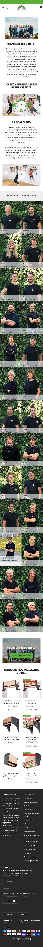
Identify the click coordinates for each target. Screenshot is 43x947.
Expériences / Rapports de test (31, 815)
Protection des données (31, 849)
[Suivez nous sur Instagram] (9, 901)
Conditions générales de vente (31, 836)
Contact (26, 806)
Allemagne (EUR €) (9, 914)
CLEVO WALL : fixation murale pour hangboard (11, 738)
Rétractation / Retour (30, 845)
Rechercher (27, 853)
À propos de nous (29, 810)
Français (22, 914)
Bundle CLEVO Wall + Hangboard (32, 738)
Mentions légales (29, 831)
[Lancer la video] (21, 105)
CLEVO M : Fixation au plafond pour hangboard (11, 775)
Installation (27, 798)
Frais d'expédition (29, 820)
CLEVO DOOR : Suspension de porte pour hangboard (11, 702)
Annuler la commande (31, 842)
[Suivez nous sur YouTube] (14, 901)
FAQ (25, 824)
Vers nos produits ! (21, 656)
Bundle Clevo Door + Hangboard (32, 702)
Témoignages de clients (31, 861)
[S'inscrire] (33, 881)
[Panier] (39, 8)
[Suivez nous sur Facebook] (5, 901)
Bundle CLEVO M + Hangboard (32, 775)
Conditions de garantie (31, 857)
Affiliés (26, 828)
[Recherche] (7, 8)
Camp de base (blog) (30, 802)
